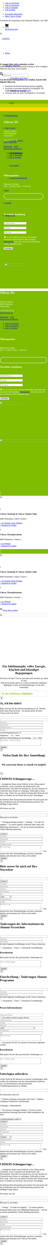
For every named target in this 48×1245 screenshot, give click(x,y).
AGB (15, 146)
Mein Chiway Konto (13, 16)
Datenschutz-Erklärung (13, 149)
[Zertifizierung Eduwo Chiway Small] (15, 265)
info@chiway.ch (10, 142)
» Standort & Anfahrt (8, 525)
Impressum (8, 146)
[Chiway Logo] (5, 39)
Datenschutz (8, 242)
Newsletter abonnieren (13, 14)
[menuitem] (26, 14)
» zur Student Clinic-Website (11, 523)
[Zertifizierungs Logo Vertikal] (11, 404)
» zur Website (5, 544)
